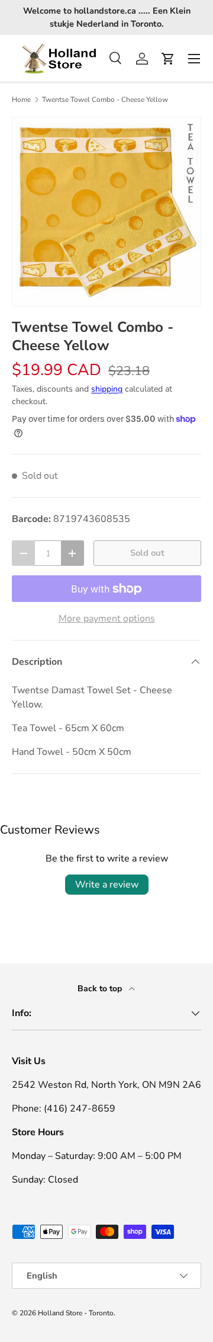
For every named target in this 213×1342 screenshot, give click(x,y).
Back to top (101, 988)
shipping (106, 389)
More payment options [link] (107, 618)
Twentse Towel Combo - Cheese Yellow (105, 99)
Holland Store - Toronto (76, 1313)
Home (21, 99)
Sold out (147, 553)
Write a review (106, 884)
